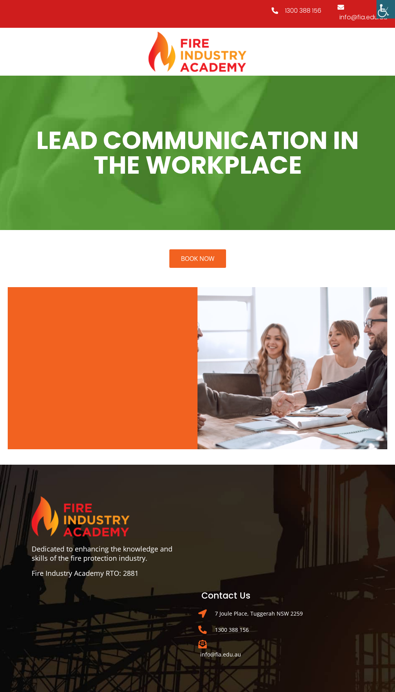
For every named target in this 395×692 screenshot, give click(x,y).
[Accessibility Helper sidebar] (385, 9)
